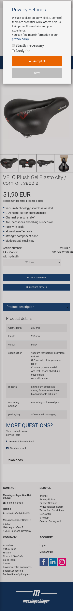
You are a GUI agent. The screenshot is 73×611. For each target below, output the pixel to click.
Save (37, 73)
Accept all (39, 61)
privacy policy (20, 39)
